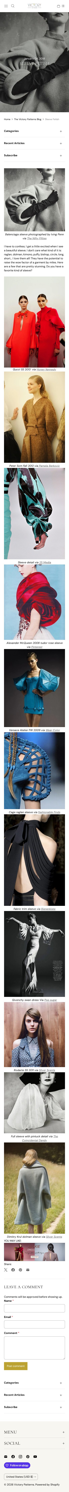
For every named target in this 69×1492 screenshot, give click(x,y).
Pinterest (36, 647)
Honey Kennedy (46, 369)
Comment (11, 1333)
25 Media (45, 562)
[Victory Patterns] (34, 6)
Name (9, 1301)
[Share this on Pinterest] (20, 1270)
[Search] (12, 6)
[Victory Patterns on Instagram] (22, 1456)
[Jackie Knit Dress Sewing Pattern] (34, 1260)
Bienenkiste (48, 909)
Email (8, 1317)
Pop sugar (50, 1000)
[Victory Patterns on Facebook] (15, 1456)
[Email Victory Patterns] (7, 1456)
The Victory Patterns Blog (27, 119)
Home (7, 119)
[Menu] (6, 6)
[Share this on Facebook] (13, 1270)
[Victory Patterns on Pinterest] (29, 1456)
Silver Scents (47, 1070)
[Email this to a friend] (27, 1270)
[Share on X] (6, 1270)
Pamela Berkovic (49, 466)
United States (19, 1476)
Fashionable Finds (49, 812)
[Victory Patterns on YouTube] (37, 1456)
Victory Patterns (24, 1484)
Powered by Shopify (47, 1484)
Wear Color (53, 730)
